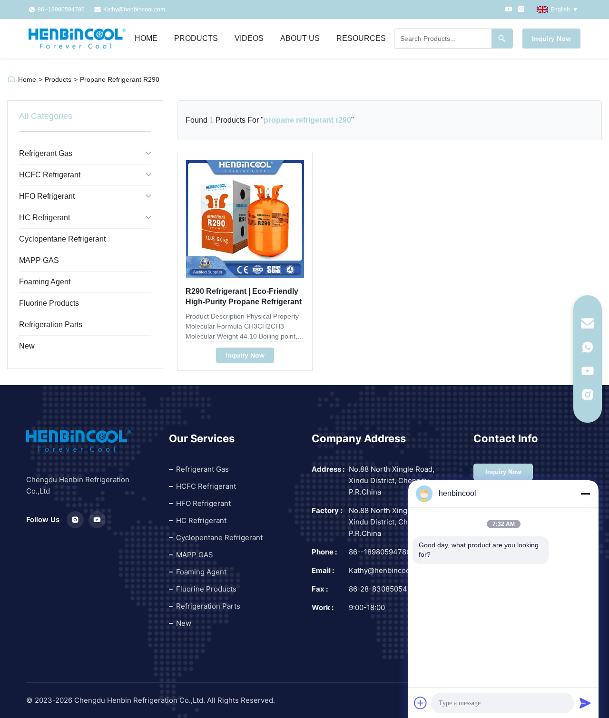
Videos (249, 38)
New (27, 346)
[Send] (585, 702)
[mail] (587, 323)
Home (146, 38)
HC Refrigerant (44, 217)
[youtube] (587, 370)
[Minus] (585, 493)
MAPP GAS (39, 260)
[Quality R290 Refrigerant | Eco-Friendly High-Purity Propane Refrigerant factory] (245, 219)
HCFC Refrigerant (49, 175)
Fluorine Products (49, 303)
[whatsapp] (587, 347)
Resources (361, 38)
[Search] (501, 38)
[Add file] (420, 702)
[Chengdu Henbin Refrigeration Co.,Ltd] (77, 39)
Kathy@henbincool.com (134, 9)
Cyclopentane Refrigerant (62, 239)
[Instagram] (521, 9)
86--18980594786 (380, 551)
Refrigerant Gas (45, 153)
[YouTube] (508, 9)
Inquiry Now (551, 38)
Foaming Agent (44, 282)
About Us (300, 38)
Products (196, 38)
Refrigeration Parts (50, 324)
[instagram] (587, 394)
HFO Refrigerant (47, 196)
